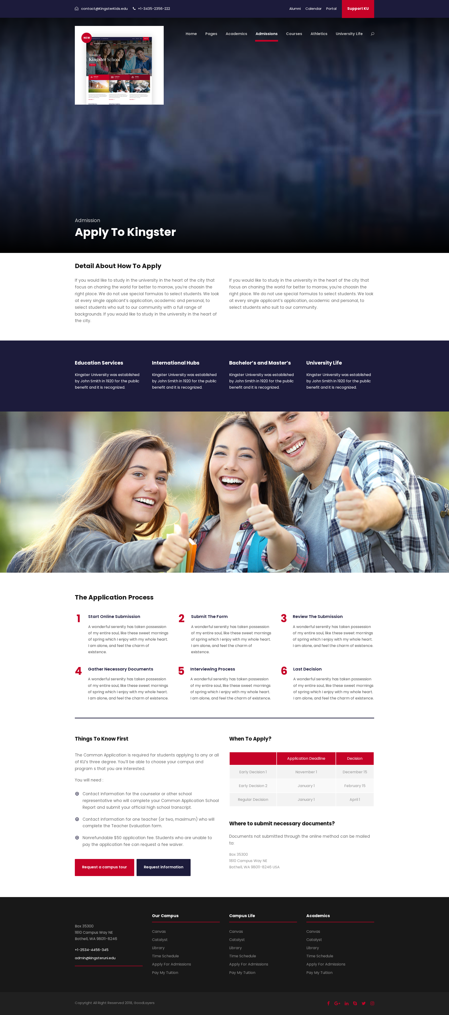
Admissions (267, 33)
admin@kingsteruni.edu (95, 957)
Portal (331, 8)
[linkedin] (346, 1003)
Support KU (358, 8)
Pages (211, 33)
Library (158, 948)
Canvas (159, 931)
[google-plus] (337, 1003)
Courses (294, 33)
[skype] (355, 1003)
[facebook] (328, 1003)
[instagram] (372, 1003)
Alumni (295, 8)
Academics (236, 33)
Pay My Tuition (165, 972)
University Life (349, 33)
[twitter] (364, 1003)
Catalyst (160, 939)
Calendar (313, 8)
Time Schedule (165, 956)
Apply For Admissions (171, 964)
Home (191, 33)
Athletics (319, 33)
